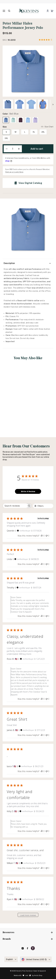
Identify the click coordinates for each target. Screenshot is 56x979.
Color (10, 114)
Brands (7, 938)
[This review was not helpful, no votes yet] (46, 535)
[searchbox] (15, 506)
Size (5, 127)
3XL (6, 138)
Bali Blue (6, 120)
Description (9, 263)
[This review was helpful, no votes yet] (42, 535)
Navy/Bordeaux (20, 120)
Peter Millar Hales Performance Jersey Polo (14, 397)
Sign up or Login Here (14, 172)
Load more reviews (28, 915)
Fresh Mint (13, 120)
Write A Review (28, 491)
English (9, 959)
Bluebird (28, 120)
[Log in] (47, 11)
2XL (43, 132)
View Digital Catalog (30, 183)
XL (34, 132)
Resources (8, 932)
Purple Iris (35, 120)
